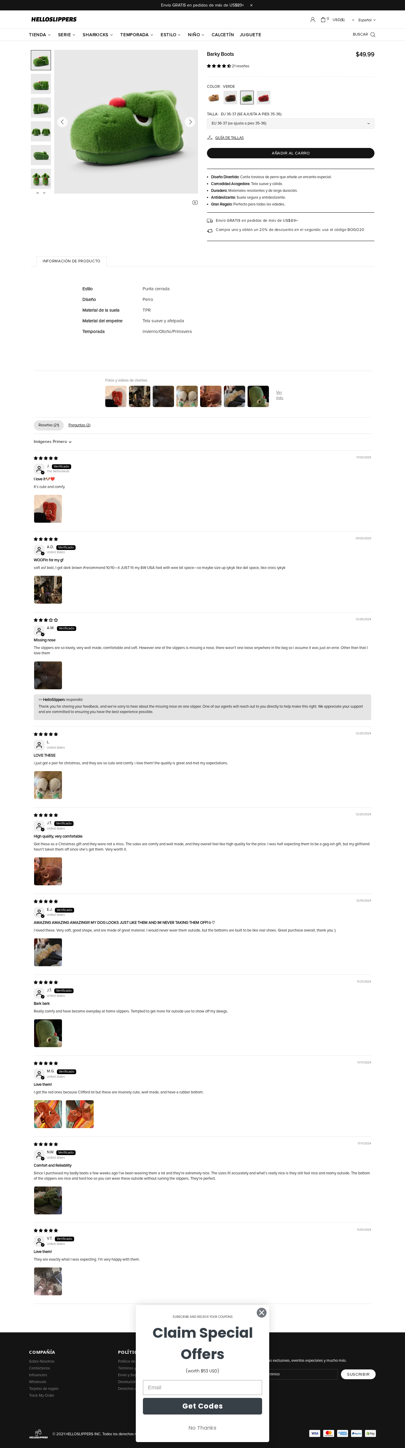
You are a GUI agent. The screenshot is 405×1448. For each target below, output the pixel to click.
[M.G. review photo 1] (48, 1114)
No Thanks (202, 1427)
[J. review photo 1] (48, 509)
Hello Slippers (54, 19)
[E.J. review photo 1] (48, 952)
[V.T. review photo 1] (48, 1281)
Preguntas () (79, 425)
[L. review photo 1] (48, 785)
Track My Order (41, 1396)
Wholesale (37, 1382)
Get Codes (202, 1406)
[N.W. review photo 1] (48, 1200)
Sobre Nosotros (42, 1362)
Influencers (38, 1375)
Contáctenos (39, 1368)
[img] (46, 458)
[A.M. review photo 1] (48, 675)
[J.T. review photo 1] (48, 871)
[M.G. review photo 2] (80, 1114)
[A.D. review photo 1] (48, 589)
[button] (219, 66)
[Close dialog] (261, 1312)
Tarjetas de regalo (43, 1389)
